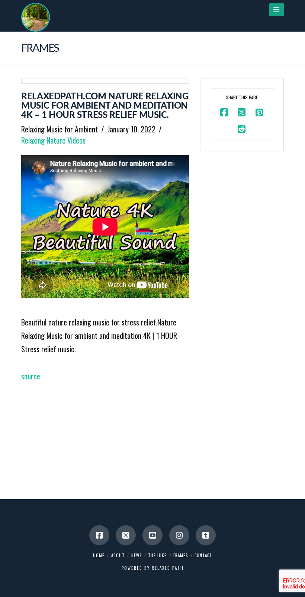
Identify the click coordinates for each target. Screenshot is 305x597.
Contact (203, 555)
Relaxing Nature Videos (53, 140)
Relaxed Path (168, 568)
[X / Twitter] (126, 535)
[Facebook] (99, 535)
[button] (276, 9)
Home (99, 555)
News (136, 555)
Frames (180, 555)
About (118, 555)
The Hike (157, 555)
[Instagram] (179, 535)
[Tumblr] (206, 535)
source (30, 376)
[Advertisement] (105, 435)
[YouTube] (152, 535)
